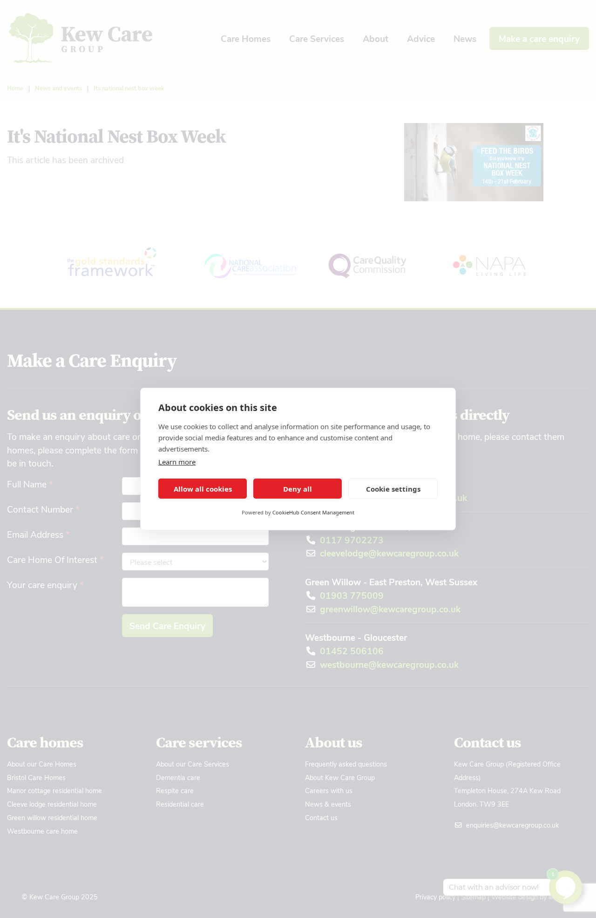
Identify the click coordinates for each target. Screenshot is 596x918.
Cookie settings (393, 488)
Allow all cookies (203, 488)
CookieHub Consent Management (313, 512)
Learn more (177, 461)
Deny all (297, 488)
